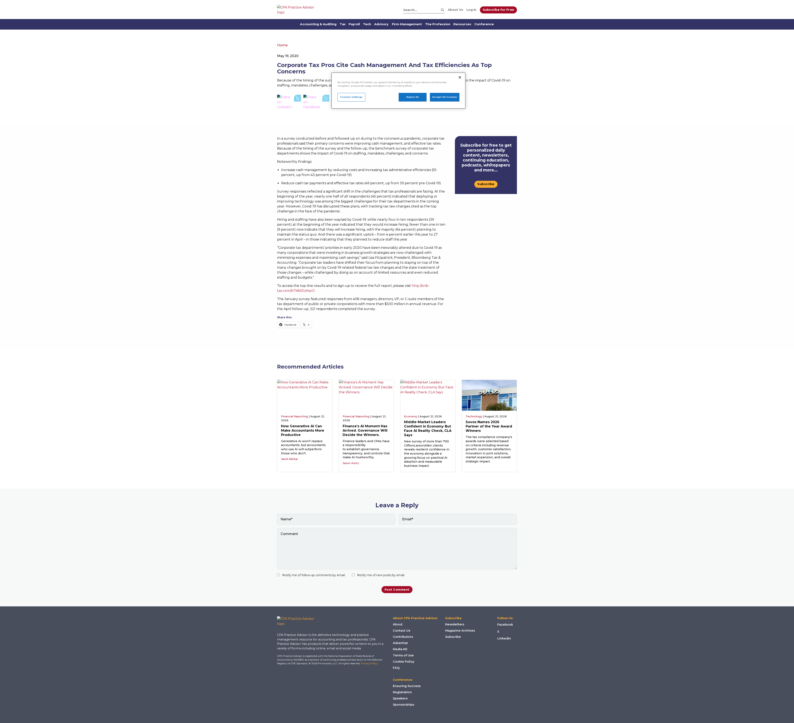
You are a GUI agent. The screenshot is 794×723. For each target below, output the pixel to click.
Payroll (354, 24)
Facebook (505, 624)
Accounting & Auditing (318, 24)
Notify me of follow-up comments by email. (313, 575)
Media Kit (400, 649)
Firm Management (407, 24)
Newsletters (454, 624)
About (398, 624)
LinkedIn (504, 638)
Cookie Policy (403, 661)
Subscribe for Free (498, 10)
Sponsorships (403, 704)
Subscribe (485, 184)
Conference (484, 24)
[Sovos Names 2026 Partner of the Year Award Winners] (489, 395)
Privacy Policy (369, 663)
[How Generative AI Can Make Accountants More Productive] (304, 395)
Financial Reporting (294, 416)
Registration (402, 692)
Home (282, 45)
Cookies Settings (351, 97)
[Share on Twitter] (297, 102)
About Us (455, 10)
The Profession (438, 24)
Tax (343, 24)
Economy (410, 416)
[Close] (459, 77)
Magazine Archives (460, 630)
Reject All (413, 97)
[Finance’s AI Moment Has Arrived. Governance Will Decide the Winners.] (366, 395)
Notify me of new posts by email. (381, 575)
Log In (471, 10)
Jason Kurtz (351, 463)
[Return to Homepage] (298, 621)
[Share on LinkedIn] (284, 102)
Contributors (403, 637)
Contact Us (401, 630)
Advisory (381, 24)
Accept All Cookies (444, 97)
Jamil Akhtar (289, 459)
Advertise (400, 643)
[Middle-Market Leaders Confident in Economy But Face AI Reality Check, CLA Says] (427, 395)
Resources (462, 24)
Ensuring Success (407, 686)
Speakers (400, 698)
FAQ (396, 668)
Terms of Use (403, 655)
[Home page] (297, 10)
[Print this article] (325, 102)
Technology (474, 416)
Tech (367, 24)
